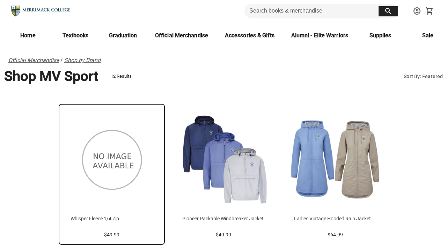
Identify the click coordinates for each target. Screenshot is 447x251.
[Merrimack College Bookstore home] (41, 11)
